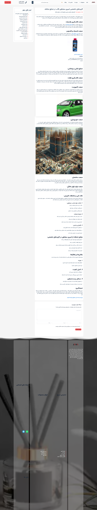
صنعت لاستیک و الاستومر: (23, 18)
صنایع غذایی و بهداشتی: (23, 19)
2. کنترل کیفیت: (24, 34)
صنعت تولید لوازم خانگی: (23, 27)
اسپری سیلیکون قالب (75, 33)
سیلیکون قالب (78, 12)
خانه (87, 2)
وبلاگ (65, 2)
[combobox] (41, 2)
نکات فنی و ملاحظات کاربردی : (22, 29)
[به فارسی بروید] (16, 2)
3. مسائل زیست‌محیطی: (23, 36)
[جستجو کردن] (32, 2)
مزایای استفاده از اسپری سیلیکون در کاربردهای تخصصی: (21, 31)
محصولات (82, 2)
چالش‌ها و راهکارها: (24, 33)
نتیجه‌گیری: (25, 38)
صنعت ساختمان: (24, 25)
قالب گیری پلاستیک (69, 24)
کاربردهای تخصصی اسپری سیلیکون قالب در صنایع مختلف (21, 14)
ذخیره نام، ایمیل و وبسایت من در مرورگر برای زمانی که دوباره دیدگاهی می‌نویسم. (68, 326)
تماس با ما (70, 2)
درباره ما (76, 2)
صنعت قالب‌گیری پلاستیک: (23, 16)
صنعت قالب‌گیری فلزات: (23, 21)
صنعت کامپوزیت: (24, 22)
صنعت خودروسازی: (24, 24)
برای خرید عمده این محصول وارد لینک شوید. (75, 297)
